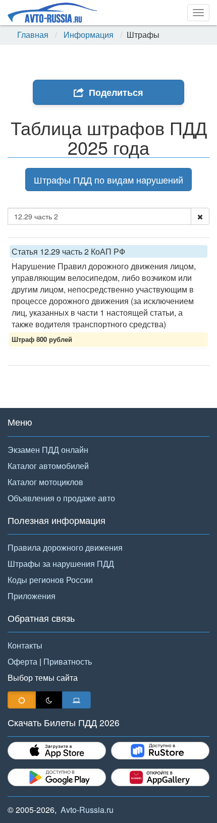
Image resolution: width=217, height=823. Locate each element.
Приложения (32, 596)
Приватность (67, 661)
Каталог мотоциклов (45, 482)
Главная (32, 34)
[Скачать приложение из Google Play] (57, 777)
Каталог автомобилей (48, 466)
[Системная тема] (76, 700)
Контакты (25, 645)
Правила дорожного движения (65, 547)
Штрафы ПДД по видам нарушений (108, 179)
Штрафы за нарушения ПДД (61, 563)
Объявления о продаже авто (61, 498)
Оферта (22, 661)
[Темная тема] (49, 700)
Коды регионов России (50, 579)
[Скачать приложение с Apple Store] (57, 750)
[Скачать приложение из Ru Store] (160, 750)
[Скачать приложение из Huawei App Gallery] (160, 777)
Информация (89, 34)
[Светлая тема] (22, 700)
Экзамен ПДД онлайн (48, 449)
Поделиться (116, 92)
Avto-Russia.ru (87, 809)
